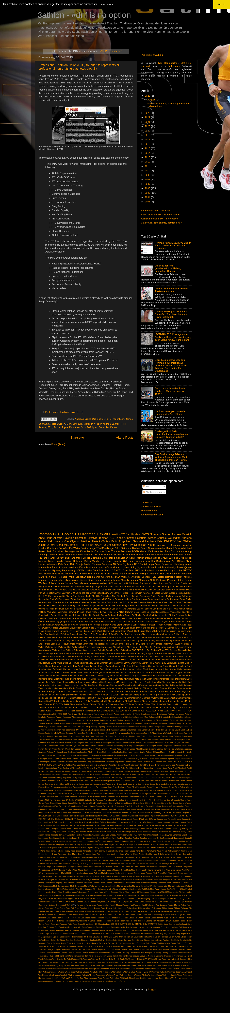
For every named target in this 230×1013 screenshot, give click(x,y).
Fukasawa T (179, 797)
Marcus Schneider (53, 873)
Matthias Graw (139, 879)
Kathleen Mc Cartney (165, 848)
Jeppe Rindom (116, 676)
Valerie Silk (58, 707)
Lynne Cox (166, 867)
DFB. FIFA (181, 762)
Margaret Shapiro (157, 685)
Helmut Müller (115, 813)
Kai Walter (74, 548)
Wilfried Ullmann (82, 972)
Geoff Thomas (160, 800)
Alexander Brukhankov (78, 621)
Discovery (51, 778)
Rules (61, 573)
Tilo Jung (125, 953)
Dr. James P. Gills (173, 628)
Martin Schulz (126, 876)
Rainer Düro (50, 573)
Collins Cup (174, 583)
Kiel (169, 851)
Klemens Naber (70, 682)
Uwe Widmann (130, 962)
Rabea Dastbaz (166, 911)
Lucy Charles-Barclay (88, 685)
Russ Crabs (78, 924)
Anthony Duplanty (98, 727)
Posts (148, 486)
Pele (60, 564)
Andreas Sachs (86, 723)
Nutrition (42, 561)
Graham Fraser (185, 803)
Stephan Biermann (81, 940)
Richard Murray (173, 596)
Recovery (72, 918)
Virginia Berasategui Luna (168, 618)
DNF (102, 573)
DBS (123, 628)
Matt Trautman (71, 879)
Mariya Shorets (134, 873)
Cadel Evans (53, 746)
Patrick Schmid (121, 691)
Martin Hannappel (87, 876)
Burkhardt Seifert (134, 743)
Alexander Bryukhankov (101, 621)
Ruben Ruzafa (86, 698)
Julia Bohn (124, 841)
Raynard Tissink (185, 915)
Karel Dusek (63, 848)
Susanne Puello (59, 943)
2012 (148, 161)
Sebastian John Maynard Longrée (120, 930)
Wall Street (66, 969)
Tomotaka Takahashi (93, 956)
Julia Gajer (90, 586)
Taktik (66, 704)
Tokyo (151, 644)
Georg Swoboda (173, 800)
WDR (107, 707)
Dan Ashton (67, 765)
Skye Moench (169, 934)
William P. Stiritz (142, 972)
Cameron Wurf (179, 590)
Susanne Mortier (184, 701)
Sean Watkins (85, 930)
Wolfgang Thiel (65, 647)
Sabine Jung (163, 924)
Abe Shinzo (72, 714)
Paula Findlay (176, 586)
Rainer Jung (149, 640)
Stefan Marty (186, 937)
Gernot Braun (55, 803)
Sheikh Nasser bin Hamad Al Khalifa (95, 934)
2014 (148, 153)
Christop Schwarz (149, 755)
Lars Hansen (103, 860)
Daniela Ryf (163, 545)
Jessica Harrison (144, 676)
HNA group (62, 809)
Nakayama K (49, 895)
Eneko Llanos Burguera (49, 666)
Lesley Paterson (144, 609)
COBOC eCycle (173, 743)
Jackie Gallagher (169, 825)
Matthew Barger (85, 879)
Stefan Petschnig (177, 615)
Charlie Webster (146, 752)
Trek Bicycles (57, 959)
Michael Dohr (137, 886)
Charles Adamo (98, 656)
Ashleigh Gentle (181, 727)
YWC (63, 978)
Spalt (40, 937)
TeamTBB (131, 946)
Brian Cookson (140, 739)
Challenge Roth (104, 602)
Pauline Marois (174, 905)
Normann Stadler (160, 534)
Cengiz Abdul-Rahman (139, 749)
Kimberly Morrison (161, 679)
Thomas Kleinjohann (153, 949)
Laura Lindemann (47, 564)
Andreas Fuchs (153, 621)
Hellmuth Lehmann (102, 813)
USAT (171, 644)
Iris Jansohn (134, 822)
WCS (145, 534)
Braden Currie (109, 625)
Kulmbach (130, 857)
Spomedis (64, 937)
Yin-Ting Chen (82, 978)
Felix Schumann (65, 790)
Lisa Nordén (161, 570)
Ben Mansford (79, 733)
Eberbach (42, 781)
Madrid (62, 596)
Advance (105, 647)
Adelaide (146, 714)
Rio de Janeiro (45, 698)
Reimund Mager (103, 918)
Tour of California (156, 956)
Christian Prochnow (158, 583)
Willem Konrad (104, 972)
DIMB (123, 660)
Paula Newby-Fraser (173, 567)
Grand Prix (53, 806)
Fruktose (146, 797)
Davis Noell (49, 771)
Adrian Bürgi (156, 714)
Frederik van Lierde (70, 586)
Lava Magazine (148, 860)
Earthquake (172, 663)
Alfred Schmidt (150, 717)
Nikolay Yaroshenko (180, 895)
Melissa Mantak (112, 883)
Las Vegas (152, 634)
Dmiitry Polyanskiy (64, 778)
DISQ (40, 765)
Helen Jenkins (184, 577)
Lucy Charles (175, 570)
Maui (53, 577)
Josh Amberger (58, 841)
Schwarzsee (144, 927)
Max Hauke (99, 688)
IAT (125, 672)
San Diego (68, 927)
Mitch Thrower (126, 612)
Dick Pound (95, 774)
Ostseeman (43, 905)
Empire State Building (62, 784)
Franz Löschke (114, 561)
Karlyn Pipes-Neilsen (112, 848)
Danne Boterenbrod (157, 765)
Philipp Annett (167, 908)
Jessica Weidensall (160, 832)
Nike (49, 640)
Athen (75, 625)
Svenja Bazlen (83, 564)
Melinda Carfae (99, 883)
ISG (129, 672)
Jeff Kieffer (61, 832)
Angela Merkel (168, 621)
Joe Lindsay (111, 835)
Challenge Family (87, 602)
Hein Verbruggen (121, 605)
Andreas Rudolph (72, 723)
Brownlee (50, 743)
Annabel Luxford (184, 621)
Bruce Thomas (89, 743)
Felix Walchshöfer (59, 541)
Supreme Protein (45, 943)
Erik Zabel (78, 666)
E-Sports (188, 778)
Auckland (83, 625)
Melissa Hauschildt (141, 586)
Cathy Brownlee (103, 749)
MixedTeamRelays (46, 691)
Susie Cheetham (74, 943)
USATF (144, 959)
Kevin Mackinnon (84, 609)
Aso (190, 727)
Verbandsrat (187, 962)
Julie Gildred (158, 841)
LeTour (184, 634)
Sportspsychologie (76, 937)
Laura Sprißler (159, 682)
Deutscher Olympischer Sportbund (66, 774)
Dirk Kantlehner (116, 663)
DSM (55, 765)
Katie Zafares (76, 851)
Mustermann (144, 892)
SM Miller (139, 924)
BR (108, 730)
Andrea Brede (160, 647)
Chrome (56, 758)
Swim (148, 943)
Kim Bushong (186, 851)
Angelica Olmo (61, 727)
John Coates (84, 634)
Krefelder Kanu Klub (71, 857)
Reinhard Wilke (66, 577)
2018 (148, 135)
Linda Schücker (95, 863)
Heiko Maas (73, 813)
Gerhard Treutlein (177, 666)
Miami (86, 886)
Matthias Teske (152, 879)
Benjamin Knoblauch (106, 733)
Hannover (121, 809)
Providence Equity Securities (106, 911)
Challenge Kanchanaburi (77, 752)
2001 (148, 201)
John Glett (62, 838)
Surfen (53, 599)
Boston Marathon (58, 739)
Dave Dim (62, 768)
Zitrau (131, 978)
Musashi (135, 892)
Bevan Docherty (140, 583)
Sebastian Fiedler (98, 930)
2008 (148, 179)
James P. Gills (91, 829)
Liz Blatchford (185, 682)
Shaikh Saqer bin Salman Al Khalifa (52, 934)
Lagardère (117, 609)
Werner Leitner (179, 969)
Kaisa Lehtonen (171, 844)
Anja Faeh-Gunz (74, 727)
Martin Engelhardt (121, 541)
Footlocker (148, 790)
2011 (148, 166)
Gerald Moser (44, 803)
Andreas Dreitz (83, 419)
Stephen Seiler (112, 940)
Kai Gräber (102, 679)
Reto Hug (152, 695)
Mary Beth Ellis (74, 424)
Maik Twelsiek (124, 685)
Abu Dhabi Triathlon (106, 590)
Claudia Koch (65, 758)
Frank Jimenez (90, 666)
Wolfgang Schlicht (169, 975)
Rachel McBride (101, 695)
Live (190, 634)
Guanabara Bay (121, 806)
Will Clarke (94, 972)
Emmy (106, 593)
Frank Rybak (108, 794)
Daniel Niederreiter (131, 765)
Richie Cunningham (179, 695)
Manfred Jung (147, 870)
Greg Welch (185, 558)
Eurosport (77, 787)
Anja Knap (86, 727)
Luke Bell (158, 867)
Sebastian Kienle (108, 427)
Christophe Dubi (45, 758)
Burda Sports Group (118, 743)
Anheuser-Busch (81, 650)
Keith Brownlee (109, 851)
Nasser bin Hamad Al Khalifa (67, 895)
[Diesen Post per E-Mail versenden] (42, 419)
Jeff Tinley (71, 832)
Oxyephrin (60, 905)
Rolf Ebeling (147, 921)
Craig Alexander (156, 548)
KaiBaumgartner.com (152, 514)
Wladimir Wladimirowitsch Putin (72, 975)
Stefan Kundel (174, 937)
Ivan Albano (60, 825)
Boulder (69, 739)
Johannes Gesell (180, 835)
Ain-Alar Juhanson (117, 647)
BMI (130, 583)
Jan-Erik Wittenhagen (131, 829)
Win (150, 972)
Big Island (128, 564)
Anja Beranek (149, 599)
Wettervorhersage (50, 972)
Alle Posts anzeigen (111, 51)
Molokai (188, 889)
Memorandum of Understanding (144, 883)
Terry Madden (171, 946)
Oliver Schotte (77, 902)
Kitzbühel (96, 609)
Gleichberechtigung (124, 803)
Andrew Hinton (155, 723)
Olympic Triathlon (80, 541)
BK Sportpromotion (99, 730)
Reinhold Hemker (73, 615)
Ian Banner (158, 819)
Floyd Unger (138, 790)
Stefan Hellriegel (161, 937)
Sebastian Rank (84, 577)
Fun (51, 800)
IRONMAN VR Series (73, 819)
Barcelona (183, 730)
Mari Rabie (170, 685)
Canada (93, 746)
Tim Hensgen (146, 953)
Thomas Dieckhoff (121, 551)
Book (48, 739)
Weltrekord (139, 969)
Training (69, 573)
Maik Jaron (96, 870)
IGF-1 (177, 816)
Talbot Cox (88, 946)
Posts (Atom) (58, 444)
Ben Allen (69, 733)
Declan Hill (75, 771)
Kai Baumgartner (168, 63)
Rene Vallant (129, 918)
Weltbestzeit (186, 644)
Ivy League (70, 825)
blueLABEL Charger (173, 978)
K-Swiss (92, 679)
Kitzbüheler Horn (178, 679)
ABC (142, 711)
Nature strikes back (144, 541)
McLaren (110, 688)
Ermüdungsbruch (184, 784)
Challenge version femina (112, 752)
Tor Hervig (127, 956)
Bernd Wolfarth (163, 733)
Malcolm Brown (119, 870)
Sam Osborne (48, 927)
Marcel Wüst (181, 870)
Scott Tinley (51, 701)
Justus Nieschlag (177, 593)
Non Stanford (118, 596)
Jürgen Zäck (101, 586)
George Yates (186, 800)
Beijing (188, 650)
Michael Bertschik (124, 886)
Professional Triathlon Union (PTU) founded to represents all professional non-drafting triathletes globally (79, 66)
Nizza (75, 691)
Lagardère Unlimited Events (55, 860)
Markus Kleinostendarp (57, 688)
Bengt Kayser (91, 733)
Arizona (109, 727)
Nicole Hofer (139, 895)
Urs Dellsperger (98, 962)
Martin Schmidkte (113, 876)
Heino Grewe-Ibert (86, 813)
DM (133, 660)
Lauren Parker (125, 860)
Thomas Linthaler (170, 949)
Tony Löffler (117, 956)
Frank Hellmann (81, 794)
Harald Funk (99, 669)
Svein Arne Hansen (89, 943)
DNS (136, 564)
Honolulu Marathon (47, 672)
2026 (148, 96)
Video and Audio (135, 618)
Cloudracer (64, 628)
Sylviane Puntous (184, 943)
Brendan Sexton (126, 739)
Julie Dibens (97, 634)
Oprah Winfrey (157, 586)
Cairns (61, 746)
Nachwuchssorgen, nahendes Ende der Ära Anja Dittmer (171, 412)
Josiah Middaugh (56, 609)
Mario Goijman (95, 873)
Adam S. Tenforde (135, 714)
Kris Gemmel (106, 682)
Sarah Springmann (183, 698)
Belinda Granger (46, 653)
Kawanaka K (88, 851)
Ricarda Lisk (178, 640)
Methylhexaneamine (61, 886)
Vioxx (93, 965)
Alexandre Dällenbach (125, 717)
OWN (172, 899)
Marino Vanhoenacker (151, 551)
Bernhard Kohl (45, 602)
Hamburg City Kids (93, 809)
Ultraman (88, 962)
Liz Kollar (182, 863)
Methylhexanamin (45, 886)
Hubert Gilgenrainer (98, 672)
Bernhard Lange (176, 733)
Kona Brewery (177, 854)
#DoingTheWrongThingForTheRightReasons (64, 711)
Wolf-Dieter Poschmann (95, 975)
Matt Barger (49, 879)
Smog (178, 934)
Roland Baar (136, 921)
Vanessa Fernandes (144, 962)
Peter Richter (110, 640)
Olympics (142, 567)
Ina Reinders (65, 822)
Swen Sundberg (138, 943)
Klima (189, 561)
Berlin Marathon (137, 733)
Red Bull (80, 918)
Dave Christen (51, 768)
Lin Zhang (84, 863)
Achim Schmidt (107, 714)
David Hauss (44, 663)
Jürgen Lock (113, 844)
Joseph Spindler (45, 841)
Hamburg (179, 564)
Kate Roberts (150, 848)
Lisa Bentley (130, 863)
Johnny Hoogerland (98, 838)
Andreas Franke (45, 723)
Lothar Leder (56, 685)
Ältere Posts (125, 437)
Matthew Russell (125, 879)
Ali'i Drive (160, 717)
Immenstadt (43, 822)
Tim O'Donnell (141, 644)
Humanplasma (114, 816)
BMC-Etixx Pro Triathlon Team (151, 650)
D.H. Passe (167, 762)
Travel (189, 956)
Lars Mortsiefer (119, 682)
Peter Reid (69, 564)
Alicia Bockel (169, 717)
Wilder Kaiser (70, 972)
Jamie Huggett (116, 829)
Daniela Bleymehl (138, 602)
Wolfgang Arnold (112, 975)
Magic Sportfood (84, 870)
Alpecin (61, 720)
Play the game (136, 640)
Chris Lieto (117, 602)
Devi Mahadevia (86, 663)
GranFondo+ (43, 806)
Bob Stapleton (154, 736)
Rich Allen (74, 427)
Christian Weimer (183, 656)
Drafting (42, 554)
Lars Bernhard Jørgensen (86, 860)
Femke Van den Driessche (83, 790)
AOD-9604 (62, 714)
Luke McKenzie (64, 637)
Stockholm (175, 940)
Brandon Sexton (104, 739)
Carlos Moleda (139, 625)
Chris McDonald (54, 755)
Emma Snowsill (52, 631)
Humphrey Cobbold (129, 816)
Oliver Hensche (52, 902)
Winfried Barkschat (160, 972)
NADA (121, 554)
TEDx (52, 946)
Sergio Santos (175, 930)
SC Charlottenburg (102, 924)
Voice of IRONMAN (122, 965)
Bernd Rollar (186, 599)
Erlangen (173, 784)
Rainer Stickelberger (93, 915)
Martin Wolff (137, 876)
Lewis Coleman (64, 863)
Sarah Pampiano (88, 927)
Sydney (62, 618)
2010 (148, 170)
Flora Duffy (52, 605)
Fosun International (161, 790)
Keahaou (73, 567)
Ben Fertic (93, 573)
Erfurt (178, 602)
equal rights (43, 981)
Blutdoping (140, 653)
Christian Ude (94, 755)
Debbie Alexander (62, 771)
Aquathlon (110, 650)
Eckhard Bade (53, 781)
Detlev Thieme (124, 771)
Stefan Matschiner (133, 701)
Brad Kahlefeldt (90, 739)
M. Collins (176, 867)
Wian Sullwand (138, 707)
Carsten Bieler (72, 602)
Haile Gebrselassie (76, 809)
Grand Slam (64, 806)
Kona (80, 682)
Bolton (184, 736)
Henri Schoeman (126, 669)
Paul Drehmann (148, 905)
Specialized (47, 937)
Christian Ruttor (167, 656)
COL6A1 (184, 743)
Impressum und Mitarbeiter (155, 210)
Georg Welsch (127, 631)
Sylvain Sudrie (170, 943)
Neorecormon (100, 895)
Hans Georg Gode (134, 809)
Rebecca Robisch (134, 554)
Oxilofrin (52, 905)
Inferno (91, 822)
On (148, 612)
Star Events (114, 937)
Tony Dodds (107, 956)
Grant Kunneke (75, 806)
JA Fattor (118, 825)
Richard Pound (124, 615)
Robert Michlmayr (72, 921)
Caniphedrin (167, 746)
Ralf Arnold (107, 915)
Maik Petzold (108, 558)
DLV (129, 660)
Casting (92, 749)
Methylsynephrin (77, 886)
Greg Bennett (96, 806)
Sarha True (125, 927)
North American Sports (101, 899)
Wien (148, 707)
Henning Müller (144, 813)
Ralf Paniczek (119, 915)
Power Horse (78, 911)
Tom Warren (79, 956)
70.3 (95, 570)
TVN (61, 704)
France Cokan (186, 790)
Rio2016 (42, 590)
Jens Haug (116, 832)
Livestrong (186, 573)
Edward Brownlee (76, 781)
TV (131, 544)
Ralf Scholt (142, 915)
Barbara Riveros (177, 650)
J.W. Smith (110, 825)
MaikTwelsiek (107, 870)
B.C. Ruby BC (81, 730)
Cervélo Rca (168, 749)
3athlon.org (174, 66)
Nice (70, 691)
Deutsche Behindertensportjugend (145, 771)
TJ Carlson (60, 946)
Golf (170, 803)
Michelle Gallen (86, 889)
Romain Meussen (172, 921)
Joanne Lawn (99, 835)
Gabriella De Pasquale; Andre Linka (99, 800)
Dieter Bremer (116, 774)
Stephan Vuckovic (120, 577)
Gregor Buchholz (92, 558)
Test (95, 644)
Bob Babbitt (138, 590)
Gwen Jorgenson (163, 806)
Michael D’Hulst (150, 886)
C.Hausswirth (147, 743)
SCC (112, 924)
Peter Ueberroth (107, 908)
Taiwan (80, 946)
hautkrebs (182, 707)
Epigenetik (89, 784)
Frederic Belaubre (85, 797)
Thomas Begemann (99, 949)
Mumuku (117, 567)
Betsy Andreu (107, 653)
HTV (137, 570)
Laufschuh (162, 634)
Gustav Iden (151, 806)
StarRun (129, 937)
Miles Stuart (155, 889)
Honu (90, 816)
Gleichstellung (138, 803)
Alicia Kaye (180, 717)
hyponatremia (67, 981)
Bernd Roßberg (150, 733)
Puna (121, 911)
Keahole (83, 567)
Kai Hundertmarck (157, 844)
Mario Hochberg (107, 873)
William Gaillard (129, 972)
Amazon (82, 720)
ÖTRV (41, 621)
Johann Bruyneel (165, 835)
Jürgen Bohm (92, 844)
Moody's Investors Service (83, 892)
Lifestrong (75, 863)
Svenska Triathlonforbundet (119, 943)
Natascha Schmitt (86, 895)
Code (124, 758)
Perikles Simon (96, 640)
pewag (85, 981)
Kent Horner (141, 851)
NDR (58, 691)
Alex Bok (149, 647)
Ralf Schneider (131, 915)
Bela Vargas (60, 733)
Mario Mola (181, 685)
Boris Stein (162, 653)
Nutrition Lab (134, 899)
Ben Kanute (59, 653)
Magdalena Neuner (108, 685)
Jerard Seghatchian (129, 832)
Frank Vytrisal (145, 794)
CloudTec (53, 628)
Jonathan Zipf (156, 573)
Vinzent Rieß (69, 965)
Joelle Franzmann (134, 835)
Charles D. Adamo (115, 656)
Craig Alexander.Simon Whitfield (100, 762)
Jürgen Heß (103, 844)
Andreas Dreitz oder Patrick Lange (177, 720)
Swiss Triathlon (157, 943)
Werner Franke (166, 969)
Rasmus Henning (164, 640)
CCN (164, 743)
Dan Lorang (111, 573)
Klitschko (148, 854)
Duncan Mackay (158, 778)
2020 (148, 126)
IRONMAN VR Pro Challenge (50, 819)
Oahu (177, 899)
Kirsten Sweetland (59, 854)
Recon (65, 918)
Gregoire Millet (108, 806)
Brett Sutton (104, 570)
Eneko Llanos (168, 602)
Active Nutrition (120, 714)
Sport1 (64, 590)
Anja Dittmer (178, 561)
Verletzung (53, 965)
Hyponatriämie (156, 816)
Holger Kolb (72, 816)
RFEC (147, 911)
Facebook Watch (95, 631)
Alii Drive (117, 564)
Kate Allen (70, 609)
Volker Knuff (136, 965)
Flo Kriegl (99, 790)
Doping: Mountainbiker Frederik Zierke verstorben (172, 290)
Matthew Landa (98, 879)
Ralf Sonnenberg (155, 915)
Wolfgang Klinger (155, 975)
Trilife (111, 959)
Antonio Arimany (46, 625)
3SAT (122, 711)
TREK (55, 704)
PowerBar (150, 561)
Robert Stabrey (59, 698)
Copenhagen (43, 762)
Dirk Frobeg (171, 774)
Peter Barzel (60, 908)
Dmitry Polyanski (79, 778)
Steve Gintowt (137, 940)
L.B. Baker (154, 857)
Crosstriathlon (113, 628)
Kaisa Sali (182, 844)
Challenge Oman (95, 752)
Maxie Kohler (176, 879)
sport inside (97, 981)
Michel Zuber (62, 889)
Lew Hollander (51, 863)
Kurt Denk (97, 554)
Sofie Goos (91, 701)
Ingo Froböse (101, 822)
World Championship (93, 599)
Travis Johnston (45, 959)
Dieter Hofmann (166, 577)
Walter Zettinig (89, 969)
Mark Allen (44, 577)
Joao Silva (157, 676)
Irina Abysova (122, 822)
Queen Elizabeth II (131, 911)
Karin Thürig (109, 634)
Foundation (174, 790)
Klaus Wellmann (112, 854)
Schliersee (134, 927)
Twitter (166, 644)
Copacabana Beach (183, 758)
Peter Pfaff (163, 541)
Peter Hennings (179, 691)
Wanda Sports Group (120, 707)
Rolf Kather (137, 615)
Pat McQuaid (68, 640)
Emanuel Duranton (161, 781)
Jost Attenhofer (71, 841)
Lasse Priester (145, 682)
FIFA (85, 631)
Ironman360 (50, 825)
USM (149, 959)
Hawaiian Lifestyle (86, 537)
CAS (114, 570)
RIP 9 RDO (155, 911)
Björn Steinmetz (122, 548)
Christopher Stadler (47, 660)
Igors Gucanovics (184, 819)
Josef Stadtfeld (185, 838)
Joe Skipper (122, 835)
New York (181, 637)
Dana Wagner (102, 765)
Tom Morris (69, 956)
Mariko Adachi (82, 873)
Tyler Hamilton (173, 704)
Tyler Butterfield (158, 704)
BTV (173, 541)
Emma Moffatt (96, 593)
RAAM (141, 911)
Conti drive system (166, 758)
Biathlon (118, 653)
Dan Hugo (130, 628)
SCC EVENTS (121, 924)
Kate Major (113, 679)
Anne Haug (45, 537)
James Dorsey (78, 829)
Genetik (140, 800)
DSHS (126, 602)
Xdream (93, 590)
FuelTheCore (168, 797)
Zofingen (173, 707)
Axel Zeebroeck (68, 730)
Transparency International (175, 956)
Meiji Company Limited (59, 883)
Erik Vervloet (115, 593)
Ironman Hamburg (154, 822)
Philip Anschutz (144, 908)
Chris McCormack (67, 544)
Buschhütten (150, 590)
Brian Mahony (153, 739)
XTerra (51, 544)
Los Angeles (71, 867)
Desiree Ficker (111, 771)
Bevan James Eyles (77, 736)
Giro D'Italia (95, 803)
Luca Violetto (107, 867)
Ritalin (180, 918)
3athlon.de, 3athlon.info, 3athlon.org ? (161, 222)
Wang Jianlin (77, 599)
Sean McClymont (72, 930)
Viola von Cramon (82, 965)
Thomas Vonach (74, 953)
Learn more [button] (106, 4)
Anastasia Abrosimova (103, 720)
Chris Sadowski (68, 755)
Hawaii (113, 534)
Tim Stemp (156, 953)
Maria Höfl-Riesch (68, 873)
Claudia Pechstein (93, 758)
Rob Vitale (187, 918)
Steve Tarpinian (163, 940)
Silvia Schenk (134, 934)
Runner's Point (66, 924)
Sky (161, 934)
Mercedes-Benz (164, 883)
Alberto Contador (116, 599)
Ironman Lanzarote (171, 822)
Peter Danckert (81, 908)
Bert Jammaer (48, 736)
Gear (179, 541)
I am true (166, 816)
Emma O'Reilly (185, 663)
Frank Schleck (133, 794)
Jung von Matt (179, 841)
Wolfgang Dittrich (141, 975)
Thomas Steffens (60, 953)
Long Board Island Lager (56, 867)
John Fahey (182, 676)
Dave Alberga (181, 765)
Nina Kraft (56, 640)
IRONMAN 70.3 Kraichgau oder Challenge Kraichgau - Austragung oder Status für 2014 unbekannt (173, 337)
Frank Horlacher (95, 794)
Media (47, 883)
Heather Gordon (60, 813)
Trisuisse (139, 704)
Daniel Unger (147, 564)
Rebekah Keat (44, 918)
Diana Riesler (157, 628)
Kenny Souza (129, 851)
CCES (185, 653)
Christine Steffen (134, 755)
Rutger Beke (49, 644)
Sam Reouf (59, 927)
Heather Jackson (168, 631)
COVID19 (42, 656)
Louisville (74, 685)
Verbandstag (43, 965)
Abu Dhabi (82, 714)
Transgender (113, 704)
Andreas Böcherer (141, 577)
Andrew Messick (182, 534)
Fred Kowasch (71, 797)
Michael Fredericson (176, 886)
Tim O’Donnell (89, 618)
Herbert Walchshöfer (144, 669)
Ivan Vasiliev (148, 593)
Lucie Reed (51, 637)
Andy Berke (182, 723)
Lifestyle (175, 682)
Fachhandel (141, 787)
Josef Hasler (173, 838)
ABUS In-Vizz (157, 711)
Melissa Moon (125, 883)
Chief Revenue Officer (178, 752)
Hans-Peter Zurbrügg (82, 669)
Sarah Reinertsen (103, 927)
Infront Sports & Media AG (50, 634)
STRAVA (112, 698)
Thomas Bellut (114, 949)
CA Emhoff (157, 743)
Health (50, 813)
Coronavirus (100, 628)
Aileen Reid (167, 714)
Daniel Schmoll (143, 628)
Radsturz (188, 911)
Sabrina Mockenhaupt (178, 924)
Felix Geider (43, 790)
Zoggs (137, 978)
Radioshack (179, 911)
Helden (125, 593)
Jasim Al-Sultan (158, 829)
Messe (189, 883)
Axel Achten (56, 730)
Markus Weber (73, 876)
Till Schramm (116, 953)
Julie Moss (167, 841)
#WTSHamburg (103, 711)
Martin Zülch (75, 688)
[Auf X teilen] (49, 419)
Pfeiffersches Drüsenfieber (126, 908)
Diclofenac (105, 774)
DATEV (117, 660)
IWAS (141, 819)
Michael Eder (162, 886)
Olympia (69, 554)
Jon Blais (120, 838)
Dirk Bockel (98, 419)
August (151, 99)
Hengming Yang (184, 631)
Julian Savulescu (145, 841)
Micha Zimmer (95, 886)
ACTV (166, 711)
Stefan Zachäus (66, 940)
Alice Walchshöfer (122, 621)
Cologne (130, 758)
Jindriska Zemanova (59, 835)
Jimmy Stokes (44, 835)
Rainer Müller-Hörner (76, 915)
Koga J (156, 854)
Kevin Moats (162, 851)
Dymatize (157, 663)
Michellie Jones (129, 580)
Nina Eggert (68, 899)
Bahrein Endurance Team (130, 730)
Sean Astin (60, 930)
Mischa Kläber (179, 889)
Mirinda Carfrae (111, 424)
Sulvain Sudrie (186, 940)
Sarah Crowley (54, 590)
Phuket (51, 695)
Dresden (126, 778)
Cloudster (117, 758)
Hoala (64, 816)
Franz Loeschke (172, 794)
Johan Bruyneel (70, 634)
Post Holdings (61, 695)
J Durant (89, 825)
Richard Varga (162, 918)
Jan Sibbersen (52, 676)
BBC (134, 650)
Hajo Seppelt (90, 605)
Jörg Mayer (81, 844)
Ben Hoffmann (95, 625)
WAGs (183, 965)
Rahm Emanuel (60, 915)
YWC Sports (71, 978)
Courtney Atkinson (82, 660)
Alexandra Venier (108, 717)
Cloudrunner (107, 758)
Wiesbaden (86, 570)
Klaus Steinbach (98, 854)
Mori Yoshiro (100, 892)
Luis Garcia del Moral (129, 867)
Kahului (146, 844)
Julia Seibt (133, 841)
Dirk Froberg (182, 774)
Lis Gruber (119, 863)
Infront (188, 564)
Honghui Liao (82, 816)
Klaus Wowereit (126, 854)
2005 (148, 193)
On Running (140, 902)
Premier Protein (86, 695)
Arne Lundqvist (155, 727)
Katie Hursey (64, 851)
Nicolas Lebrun (127, 895)
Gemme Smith (131, 800)
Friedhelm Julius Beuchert (117, 797)
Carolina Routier (179, 746)
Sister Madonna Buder (150, 934)
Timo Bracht (171, 551)
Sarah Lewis (168, 698)
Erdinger (64, 631)
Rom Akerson (158, 921)
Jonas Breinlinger (56, 679)
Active (53, 621)
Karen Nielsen (74, 848)
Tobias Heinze (56, 583)
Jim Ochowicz (174, 832)
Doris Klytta (103, 778)
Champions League (131, 752)
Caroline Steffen (83, 554)
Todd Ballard (59, 956)
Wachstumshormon (54, 969)
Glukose (148, 803)
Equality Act (67, 666)
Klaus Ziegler (138, 854)
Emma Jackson (82, 593)
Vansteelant (158, 962)
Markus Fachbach (109, 637)
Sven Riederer (45, 704)
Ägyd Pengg (114, 981)
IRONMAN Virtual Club (106, 819)
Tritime (147, 704)
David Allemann (109, 768)
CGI (190, 653)
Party (167, 586)
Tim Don (130, 644)
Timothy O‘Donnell (169, 953)
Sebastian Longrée (66, 701)
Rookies (183, 921)
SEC (129, 924)
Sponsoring (43, 599)
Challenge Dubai (60, 752)
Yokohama (93, 978)
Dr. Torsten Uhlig (115, 778)
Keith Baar (98, 851)
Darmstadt (170, 765)
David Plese (167, 768)
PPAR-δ (68, 905)
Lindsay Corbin (108, 863)
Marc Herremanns (92, 637)
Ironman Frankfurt (48, 580)
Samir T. (139, 698)
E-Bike (181, 778)
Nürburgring (145, 899)
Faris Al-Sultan (101, 541)
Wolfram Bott (78, 647)
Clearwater (43, 628)
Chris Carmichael (150, 656)
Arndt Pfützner (133, 727)
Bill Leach (118, 736)
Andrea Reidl (142, 720)
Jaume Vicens (171, 829)
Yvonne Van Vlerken (76, 583)
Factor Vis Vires (153, 787)
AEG (47, 621)
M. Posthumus (44, 870)
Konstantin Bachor (91, 682)
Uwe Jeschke (74, 590)
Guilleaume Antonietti (136, 806)
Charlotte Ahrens (133, 656)
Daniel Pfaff (156, 660)
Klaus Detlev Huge (53, 682)
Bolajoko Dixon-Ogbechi (171, 736)
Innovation (111, 822)
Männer (153, 892)
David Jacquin (156, 768)
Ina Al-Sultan (54, 822)
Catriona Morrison (74, 656)
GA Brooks (69, 800)
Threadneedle (104, 953)
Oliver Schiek (65, 902)
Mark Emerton (147, 873)
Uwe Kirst (119, 962)
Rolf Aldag (187, 596)
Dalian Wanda (91, 561)
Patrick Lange (88, 548)
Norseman (83, 691)
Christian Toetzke (155, 625)
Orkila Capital (95, 691)
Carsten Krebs (50, 749)
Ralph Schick (141, 695)
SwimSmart (53, 618)
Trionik (116, 959)
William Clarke (116, 972)
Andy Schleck (67, 650)
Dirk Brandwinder (158, 774)
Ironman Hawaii (95, 534)
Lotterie (41, 637)
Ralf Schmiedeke (127, 695)
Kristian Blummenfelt (88, 857)
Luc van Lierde (111, 580)
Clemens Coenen (65, 660)
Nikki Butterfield (151, 895)
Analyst (90, 720)
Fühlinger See (59, 800)
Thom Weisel (76, 704)
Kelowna (119, 851)
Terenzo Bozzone (74, 618)
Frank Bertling (68, 794)
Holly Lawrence (184, 669)
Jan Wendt (64, 676)
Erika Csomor (138, 784)
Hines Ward (56, 816)
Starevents (138, 937)
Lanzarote (71, 860)
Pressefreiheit (132, 596)
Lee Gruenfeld (161, 860)
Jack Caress (128, 825)
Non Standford (86, 899)
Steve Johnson (150, 940)
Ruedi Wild (55, 924)
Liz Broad (174, 863)
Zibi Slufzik (124, 978)
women (106, 981)
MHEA (75, 637)
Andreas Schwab (101, 723)
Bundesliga (105, 743)
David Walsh (56, 663)
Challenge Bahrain (45, 752)
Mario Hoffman (121, 873)
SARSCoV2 (98, 698)
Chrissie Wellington (168, 537)
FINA (134, 787)
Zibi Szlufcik (186, 618)
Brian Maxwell (165, 739)
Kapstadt (53, 848)
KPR (45, 596)
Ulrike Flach (79, 962)
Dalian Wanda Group (156, 558)
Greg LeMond (76, 605)
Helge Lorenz (111, 669)
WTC (122, 534)
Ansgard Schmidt (97, 650)
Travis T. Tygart (127, 704)
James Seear (103, 829)
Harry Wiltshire (153, 631)
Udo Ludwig (171, 959)
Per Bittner (166, 691)
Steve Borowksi (124, 940)
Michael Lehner (140, 637)
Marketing (50, 876)
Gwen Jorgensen (164, 564)
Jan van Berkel (76, 676)
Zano (100, 978)
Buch (98, 743)
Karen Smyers (87, 848)
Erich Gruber (117, 784)
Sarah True (88, 644)
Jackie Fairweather (153, 825)
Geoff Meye (149, 800)
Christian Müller (81, 755)
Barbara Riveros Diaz (151, 730)
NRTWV (168, 892)
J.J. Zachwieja (99, 825)
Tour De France (47, 558)
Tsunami (131, 959)
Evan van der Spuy (104, 787)
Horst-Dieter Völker (80, 672)
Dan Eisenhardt (78, 765)
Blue (134, 736)
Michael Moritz (51, 889)
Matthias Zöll (111, 554)
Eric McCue (106, 784)
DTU (57, 534)
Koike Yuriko (165, 854)
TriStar (59, 599)
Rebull (53, 918)
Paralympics (91, 905)
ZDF (105, 599)
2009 (148, 175)
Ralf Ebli (188, 586)
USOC (154, 959)
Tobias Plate (48, 956)
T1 (48, 946)
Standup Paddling (116, 701)
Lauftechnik (113, 860)
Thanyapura (183, 946)
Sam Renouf (62, 644)
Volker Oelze (146, 965)
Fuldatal (188, 797)
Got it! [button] (221, 4)
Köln (129, 586)
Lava (168, 682)
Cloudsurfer (75, 628)
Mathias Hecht (179, 876)
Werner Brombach (151, 969)
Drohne (133, 778)
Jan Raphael (147, 570)
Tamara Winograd (112, 946)
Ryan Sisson (88, 924)
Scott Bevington (167, 927)
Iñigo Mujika (80, 825)
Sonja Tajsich (55, 561)
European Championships (61, 787)
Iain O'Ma (149, 819)
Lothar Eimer (82, 867)
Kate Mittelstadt (138, 848)
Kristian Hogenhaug (106, 857)
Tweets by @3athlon (152, 55)
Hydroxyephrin (143, 816)
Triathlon (94, 959)
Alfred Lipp (138, 717)
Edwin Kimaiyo (100, 781)
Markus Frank (60, 876)
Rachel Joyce (61, 427)
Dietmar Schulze (129, 774)
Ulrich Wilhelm (54, 962)
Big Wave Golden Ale (95, 736)
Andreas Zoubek (142, 723)
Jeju (77, 832)
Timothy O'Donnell (105, 618)
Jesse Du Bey (130, 676)
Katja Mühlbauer (126, 679)
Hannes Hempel (105, 605)
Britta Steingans (178, 739)
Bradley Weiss (174, 653)
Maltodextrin (136, 870)
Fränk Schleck (156, 797)
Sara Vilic (77, 927)
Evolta (115, 787)
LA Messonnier (176, 857)
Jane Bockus (146, 829)
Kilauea (93, 567)
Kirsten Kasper (44, 854)
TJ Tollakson (70, 946)
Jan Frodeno (133, 534)
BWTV (83, 573)
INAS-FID (184, 816)
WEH (177, 644)
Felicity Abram (186, 787)
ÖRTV (122, 981)
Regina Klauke (90, 918)
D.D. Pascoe (156, 762)
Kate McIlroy (126, 848)
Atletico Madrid (44, 730)
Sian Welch (115, 934)
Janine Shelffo (90, 676)
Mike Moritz (123, 889)
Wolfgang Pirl (51, 647)
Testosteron (103, 644)
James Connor (65, 829)
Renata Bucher (117, 918)
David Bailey (121, 768)
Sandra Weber (75, 644)
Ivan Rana (149, 672)
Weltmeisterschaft (127, 969)
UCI (78, 570)
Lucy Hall (116, 867)
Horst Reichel (63, 672)
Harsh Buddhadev (162, 809)
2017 (148, 139)
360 (117, 711)
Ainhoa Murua (178, 714)
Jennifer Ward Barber (102, 832)
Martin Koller (100, 876)
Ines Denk (83, 822)
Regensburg (68, 570)
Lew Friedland (159, 609)
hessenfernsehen (98, 583)
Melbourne (88, 883)
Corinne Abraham (57, 762)
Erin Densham (75, 631)
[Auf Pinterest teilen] (55, 419)
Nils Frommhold (103, 596)
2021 (148, 122)
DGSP (189, 762)
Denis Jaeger (86, 771)
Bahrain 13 (114, 730)
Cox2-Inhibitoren (79, 762)
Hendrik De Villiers (129, 813)
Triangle (158, 644)
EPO (73, 593)
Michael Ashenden (109, 886)
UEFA (138, 959)
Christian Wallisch (107, 755)
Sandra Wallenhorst (152, 698)
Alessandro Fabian (135, 647)
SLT (106, 698)
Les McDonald (129, 609)
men (80, 981)
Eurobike (173, 558)
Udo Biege (162, 959)
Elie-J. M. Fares (137, 781)
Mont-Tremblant (64, 892)
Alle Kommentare (154, 492)
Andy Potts (122, 590)
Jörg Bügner (82, 679)
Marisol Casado (174, 548)
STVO (154, 924)
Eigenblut (110, 781)
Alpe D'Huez (52, 720)
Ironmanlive (44, 567)
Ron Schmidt (73, 698)
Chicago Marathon (160, 752)
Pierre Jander (122, 640)
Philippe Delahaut (181, 908)
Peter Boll (70, 908)
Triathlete (87, 959)
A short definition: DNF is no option (159, 218)
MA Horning (60, 870)
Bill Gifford (109, 736)
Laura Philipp (174, 634)
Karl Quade (98, 848)
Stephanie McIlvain (97, 940)
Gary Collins (119, 800)
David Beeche (132, 768)
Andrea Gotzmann (175, 647)
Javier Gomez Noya (116, 544)
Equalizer (97, 784)
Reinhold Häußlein (91, 615)
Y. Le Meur (56, 978)
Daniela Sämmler (170, 660)
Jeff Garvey (51, 832)
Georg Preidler (140, 666)
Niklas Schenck (164, 895)
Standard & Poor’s (100, 937)
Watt (117, 969)
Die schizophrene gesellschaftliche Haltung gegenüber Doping (168, 268)
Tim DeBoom (135, 953)
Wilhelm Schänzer (160, 707)
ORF (168, 899)
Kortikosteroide (44, 857)
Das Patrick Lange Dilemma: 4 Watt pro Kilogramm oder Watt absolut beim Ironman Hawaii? (171, 457)
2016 (148, 144)
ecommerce (187, 978)
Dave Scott (128, 570)
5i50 (127, 711)
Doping (68, 534)
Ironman (45, 534)
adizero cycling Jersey (155, 978)
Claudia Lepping (78, 758)
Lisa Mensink (151, 863)
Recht (59, 918)
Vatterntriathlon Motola (172, 962)
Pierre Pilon (50, 911)
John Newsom (84, 838)
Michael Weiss (155, 637)
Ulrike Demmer (67, 962)
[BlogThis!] (45, 419)
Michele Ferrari (169, 637)
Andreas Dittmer (155, 720)
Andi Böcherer (118, 720)
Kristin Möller (140, 634)
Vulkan (177, 965)
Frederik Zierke (99, 797)
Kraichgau (53, 596)
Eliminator (149, 781)
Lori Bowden (44, 685)
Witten (41, 647)
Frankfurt (64, 548)
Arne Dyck (144, 727)
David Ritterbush (179, 768)
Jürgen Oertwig (125, 844)
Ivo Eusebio (160, 672)
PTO (40, 573)
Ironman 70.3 (106, 537)
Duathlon (66, 593)
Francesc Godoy (45, 794)
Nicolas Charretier (113, 895)
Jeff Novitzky (103, 676)
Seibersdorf (153, 930)
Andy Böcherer (53, 650)
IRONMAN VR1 (89, 819)
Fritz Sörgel (127, 666)
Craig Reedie (118, 762)
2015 (148, 148)
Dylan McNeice (145, 663)
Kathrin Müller (180, 848)
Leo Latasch (178, 860)
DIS (154, 577)
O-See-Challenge (158, 899)
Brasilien (115, 739)
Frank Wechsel (158, 794)
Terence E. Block (157, 946)
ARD (76, 573)
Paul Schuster (161, 905)
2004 (148, 197)
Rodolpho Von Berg (111, 921)
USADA (60, 558)
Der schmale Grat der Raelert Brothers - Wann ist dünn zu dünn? (170, 391)
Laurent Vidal (136, 860)
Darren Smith (185, 660)
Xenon (48, 978)
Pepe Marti (49, 908)
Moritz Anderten (111, 892)
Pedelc (183, 905)
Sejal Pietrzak (163, 930)
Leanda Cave (105, 567)
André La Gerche (169, 723)
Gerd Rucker (64, 605)
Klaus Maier (72, 854)
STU (150, 924)
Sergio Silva (187, 930)
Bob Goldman (142, 736)
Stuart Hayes (148, 701)
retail (90, 981)
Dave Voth (98, 768)
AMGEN (54, 714)
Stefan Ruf (55, 940)
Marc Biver (170, 870)
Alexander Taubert (54, 717)
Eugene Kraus (44, 787)
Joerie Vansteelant (150, 835)
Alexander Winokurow (72, 717)
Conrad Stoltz (87, 628)
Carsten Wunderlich (65, 749)
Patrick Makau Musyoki (119, 905)
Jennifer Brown (86, 832)
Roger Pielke (125, 921)
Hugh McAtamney (100, 816)
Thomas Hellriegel (73, 561)
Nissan (76, 899)
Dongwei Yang (92, 778)
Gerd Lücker (140, 631)
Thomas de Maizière (89, 953)
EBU (164, 663)
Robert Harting (58, 921)
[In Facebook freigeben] (52, 419)
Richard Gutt (163, 695)
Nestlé (64, 691)
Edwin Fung (88, 781)
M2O (53, 870)
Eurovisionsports (88, 787)
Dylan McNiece (172, 778)
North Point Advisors (120, 899)
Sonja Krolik (101, 701)
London (42, 548)
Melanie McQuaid (124, 688)
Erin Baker (164, 784)
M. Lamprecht (186, 867)
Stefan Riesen (44, 940)
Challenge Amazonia (183, 749)
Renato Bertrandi (109, 615)
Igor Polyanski (170, 819)
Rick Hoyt (173, 918)
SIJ (133, 924)
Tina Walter (182, 953)
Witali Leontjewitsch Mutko (49, 975)
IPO (82, 586)
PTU (49, 427)
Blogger (152, 989)
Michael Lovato (99, 612)
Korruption (187, 854)
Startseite (77, 437)
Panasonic (81, 905)
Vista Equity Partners (104, 965)
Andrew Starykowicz (133, 599)
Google (175, 803)
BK (89, 730)
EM (183, 628)
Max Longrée (164, 879)
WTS (153, 554)
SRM (145, 924)
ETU (102, 561)
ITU (78, 534)
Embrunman (174, 781)
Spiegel (56, 937)
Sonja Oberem (102, 577)
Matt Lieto (87, 688)
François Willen (51, 797)
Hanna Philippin (140, 573)
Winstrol (188, 972)
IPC (190, 816)
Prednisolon (89, 911)
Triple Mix (124, 959)
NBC (152, 580)
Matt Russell (60, 879)
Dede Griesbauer (71, 663)
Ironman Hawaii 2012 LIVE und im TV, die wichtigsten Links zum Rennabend (173, 245)
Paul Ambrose (135, 905)
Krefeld (60, 857)
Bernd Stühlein (87, 653)
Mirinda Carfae (166, 889)
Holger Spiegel (169, 669)
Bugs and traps (73, 558)
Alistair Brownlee (63, 537)
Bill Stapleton (128, 653)
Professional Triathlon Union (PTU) (64, 412)
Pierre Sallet (60, 911)
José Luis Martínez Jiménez (90, 841)
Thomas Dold (126, 949)
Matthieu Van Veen (47, 612)
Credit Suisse (130, 762)
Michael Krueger (159, 688)
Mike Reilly (112, 612)
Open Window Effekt (154, 902)
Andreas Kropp (58, 723)
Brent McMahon (124, 625)
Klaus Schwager (84, 854)
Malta (128, 870)
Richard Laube (150, 918)
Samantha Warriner (126, 698)
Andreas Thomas (115, 723)
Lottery (66, 685)
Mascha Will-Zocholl (164, 876)
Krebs (53, 857)
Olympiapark (115, 902)
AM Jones (182, 711)
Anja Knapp (185, 551)
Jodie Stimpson (60, 567)
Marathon (143, 685)
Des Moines (98, 771)
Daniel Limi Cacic (115, 765)
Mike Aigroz (113, 889)
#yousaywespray (92, 647)
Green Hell (86, 806)
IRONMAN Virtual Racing (127, 819)
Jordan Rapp (162, 838)
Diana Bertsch (101, 663)
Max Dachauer (125, 637)
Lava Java (104, 551)
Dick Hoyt (85, 774)
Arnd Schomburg (123, 650)
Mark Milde (167, 873)
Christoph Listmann (165, 755)
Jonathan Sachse (132, 838)
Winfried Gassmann (176, 972)
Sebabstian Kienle (126, 558)
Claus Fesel (186, 625)
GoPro (56, 669)
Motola (121, 892)
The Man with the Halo (80, 949)
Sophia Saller (186, 934)
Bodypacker (151, 653)
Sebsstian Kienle (141, 930)
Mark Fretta (158, 873)
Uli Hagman (181, 959)
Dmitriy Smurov (131, 663)
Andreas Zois (128, 723)
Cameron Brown (164, 590)
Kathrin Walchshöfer (117, 586)
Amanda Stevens (71, 720)
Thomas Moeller (185, 949)
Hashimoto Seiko (178, 809)
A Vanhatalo (135, 711)
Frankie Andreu (105, 666)
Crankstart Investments (102, 660)
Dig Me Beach (139, 548)
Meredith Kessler (93, 424)
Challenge (52, 548)
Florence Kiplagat (111, 790)
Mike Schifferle (144, 889)
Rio (190, 695)
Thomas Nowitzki (45, 953)
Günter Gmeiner (177, 806)
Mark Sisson (178, 873)
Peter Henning (94, 908)
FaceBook (55, 586)
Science (42, 701)
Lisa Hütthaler (172, 573)
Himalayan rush (44, 816)
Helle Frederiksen (114, 419)
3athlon (140, 558)
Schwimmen (155, 927)
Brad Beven (78, 739)
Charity (87, 656)
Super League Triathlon (165, 701)
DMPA (46, 765)
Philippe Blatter (175, 580)
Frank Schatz (120, 794)
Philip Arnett (156, 908)
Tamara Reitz (99, 946)
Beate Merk (50, 733)
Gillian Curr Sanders (81, 803)
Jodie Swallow (57, 424)
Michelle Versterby (100, 889)
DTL (119, 570)
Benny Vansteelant (122, 733)
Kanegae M (45, 848)
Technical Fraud (142, 946)
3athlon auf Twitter (151, 506)
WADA (98, 544)
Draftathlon (125, 573)
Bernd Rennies (73, 653)
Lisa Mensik (140, 863)
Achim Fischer (94, 714)
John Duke (53, 838)
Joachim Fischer (75, 835)
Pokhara (69, 911)
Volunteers (157, 965)
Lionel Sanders (136, 561)
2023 (148, 113)
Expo (129, 787)
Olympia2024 (103, 902)
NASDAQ (161, 892)
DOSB (135, 551)
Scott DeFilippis (89, 427)
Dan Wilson (90, 765)
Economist (63, 781)
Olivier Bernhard (90, 902)
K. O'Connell (137, 844)
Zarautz (106, 978)
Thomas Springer (117, 644)
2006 (148, 188)
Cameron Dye (70, 746)
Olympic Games (128, 902)
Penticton (161, 580)
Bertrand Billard (61, 736)
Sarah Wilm (115, 927)
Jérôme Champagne (56, 844)
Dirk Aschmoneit (143, 774)
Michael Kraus (84, 612)
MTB (81, 637)
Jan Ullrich (65, 580)
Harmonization (148, 809)
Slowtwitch (80, 701)
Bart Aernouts (173, 599)
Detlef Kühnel (54, 593)
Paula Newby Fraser (150, 691)
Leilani (170, 860)
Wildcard (85, 590)
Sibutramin (124, 934)
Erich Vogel (127, 784)
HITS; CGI (52, 809)
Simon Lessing (161, 615)
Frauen (61, 797)
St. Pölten (88, 937)
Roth (147, 554)
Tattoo (123, 946)
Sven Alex (103, 943)
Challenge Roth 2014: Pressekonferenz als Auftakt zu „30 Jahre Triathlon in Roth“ (171, 434)
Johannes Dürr (169, 676)
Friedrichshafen (135, 797)
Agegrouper (61, 621)
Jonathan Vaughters (148, 838)
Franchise (57, 794)
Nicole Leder (140, 612)
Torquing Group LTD (140, 956)
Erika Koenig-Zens (152, 784)
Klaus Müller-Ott (89, 551)
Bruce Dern (59, 743)
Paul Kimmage (81, 640)
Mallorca (135, 685)
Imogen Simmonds (161, 605)
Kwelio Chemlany (142, 857)
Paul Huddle (135, 691)
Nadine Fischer (179, 892)
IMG (149, 605)
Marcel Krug (172, 609)
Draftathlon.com (149, 510)
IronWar (143, 822)
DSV (59, 765)
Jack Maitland (139, 825)
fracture (58, 981)
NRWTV (187, 570)
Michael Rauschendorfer (180, 688)
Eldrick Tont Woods (122, 781)
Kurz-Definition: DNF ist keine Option (160, 214)
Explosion (122, 787)
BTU (167, 650)
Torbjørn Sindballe (98, 704)
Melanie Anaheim (76, 883)
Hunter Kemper (116, 672)
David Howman (154, 602)
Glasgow (112, 803)
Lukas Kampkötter (146, 867)
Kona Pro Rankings (124, 634)
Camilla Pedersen (56, 656)
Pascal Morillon (103, 905)
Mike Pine (133, 889)
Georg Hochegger (111, 631)
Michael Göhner (142, 688)
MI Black (69, 870)
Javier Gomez (80, 580)
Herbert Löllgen (157, 813)
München (144, 580)
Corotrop (68, 762)
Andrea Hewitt (121, 583)
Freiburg (117, 666)
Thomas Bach (99, 564)
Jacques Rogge (174, 672)
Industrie (74, 822)
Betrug (98, 653)
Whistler (61, 972)
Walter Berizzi (77, 969)
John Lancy (72, 838)
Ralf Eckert (86, 544)
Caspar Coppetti (81, 749)
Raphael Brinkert (170, 915)
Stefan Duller (148, 937)
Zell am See (114, 978)
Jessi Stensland (144, 832)
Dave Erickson (72, 768)
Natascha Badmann (167, 554)
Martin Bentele (73, 596)
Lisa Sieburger (164, 863)
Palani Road (154, 567)
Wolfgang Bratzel (126, 975)
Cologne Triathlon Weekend (146, 758)
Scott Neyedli (49, 930)
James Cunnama (178, 605)
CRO (45, 746)
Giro (50, 669)
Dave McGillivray (86, 768)
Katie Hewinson (52, 851)
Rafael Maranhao (45, 915)
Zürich (142, 978)
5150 (111, 583)
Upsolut (66, 599)
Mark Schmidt (185, 609)
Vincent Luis (149, 618)
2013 (148, 157)
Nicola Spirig (129, 567)
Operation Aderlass (160, 612)
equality (51, 981)
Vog (110, 564)
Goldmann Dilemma (160, 803)
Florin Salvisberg (126, 790)
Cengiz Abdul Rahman (119, 749)
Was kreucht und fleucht (105, 969)
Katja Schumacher (143, 679)
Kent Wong (151, 851)
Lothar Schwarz (94, 867)
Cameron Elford (83, 746)
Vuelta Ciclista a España (92, 707)
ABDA (148, 711)
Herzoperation (135, 593)
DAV (174, 762)
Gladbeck (104, 803)
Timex (86, 704)
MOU (75, 870)
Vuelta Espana (168, 965)
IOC (124, 561)
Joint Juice (111, 838)
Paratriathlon (108, 691)
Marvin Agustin (149, 876)
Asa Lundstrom (168, 727)
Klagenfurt (106, 609)
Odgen (183, 899)
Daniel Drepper (143, 660)
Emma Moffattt (186, 781)
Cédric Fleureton (143, 762)
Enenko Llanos (78, 784)
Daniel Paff (144, 765)
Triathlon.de (103, 959)
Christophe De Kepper (182, 755)
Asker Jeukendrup (63, 625)
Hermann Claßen (171, 813)
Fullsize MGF (43, 800)
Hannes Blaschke (108, 809)
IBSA (172, 816)
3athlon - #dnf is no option (84, 15)
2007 (148, 184)
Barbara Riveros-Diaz (170, 730)
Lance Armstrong (126, 537)
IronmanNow (138, 672)
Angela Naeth (49, 727)
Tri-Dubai (68, 959)
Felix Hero (53, 790)
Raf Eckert (113, 695)
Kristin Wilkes (120, 857)
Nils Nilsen (58, 899)
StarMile (122, 937)
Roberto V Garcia (87, 921)
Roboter (99, 921)
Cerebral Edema (156, 749)
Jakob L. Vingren (51, 829)
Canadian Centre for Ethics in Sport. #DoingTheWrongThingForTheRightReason (129, 746)
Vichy (61, 965)
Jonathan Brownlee (181, 545)
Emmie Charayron (45, 784)
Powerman (73, 695)
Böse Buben (58, 602)
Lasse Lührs (132, 682)
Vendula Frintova (72, 707)
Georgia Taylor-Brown (158, 666)
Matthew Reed (112, 879)
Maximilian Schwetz (67, 612)
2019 (148, 130)
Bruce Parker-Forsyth (74, 743)
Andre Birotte (130, 720)
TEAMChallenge (105, 548)
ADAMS (173, 711)
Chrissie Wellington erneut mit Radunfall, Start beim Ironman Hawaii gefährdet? (171, 314)
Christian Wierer (171, 625)
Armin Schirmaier (120, 727)
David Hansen (144, 768)
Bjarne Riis (127, 736)
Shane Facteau (73, 934)
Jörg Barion (95, 580)
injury (76, 981)
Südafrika (42, 946)
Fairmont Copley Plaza (170, 787)
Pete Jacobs (185, 554)
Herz (180, 813)
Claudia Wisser (146, 537)
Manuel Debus (159, 870)
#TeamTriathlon (89, 711)
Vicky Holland (120, 618)
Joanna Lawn (88, 835)
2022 (148, 117)
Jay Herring (183, 829)
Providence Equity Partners (152, 596)
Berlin (130, 590)
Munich (128, 892)
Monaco (41, 892)
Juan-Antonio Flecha (110, 841)
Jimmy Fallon (186, 832)
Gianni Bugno (67, 803)
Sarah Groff (148, 615)
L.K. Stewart (164, 857)
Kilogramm (175, 851)
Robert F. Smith (44, 921)
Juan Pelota (70, 679)
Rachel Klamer (58, 615)
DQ (50, 765)
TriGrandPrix (77, 959)
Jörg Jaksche (70, 844)
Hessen (158, 669)
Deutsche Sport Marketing (171, 771)
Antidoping (161, 599)
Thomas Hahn (138, 949)
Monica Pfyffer (52, 892)
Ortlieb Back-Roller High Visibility (178, 902)
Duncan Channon (144, 778)
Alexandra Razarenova (90, 717)
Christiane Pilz (121, 755)
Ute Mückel (110, 962)
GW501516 (79, 800)
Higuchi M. (187, 813)
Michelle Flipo (74, 889)
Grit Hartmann (65, 669)
